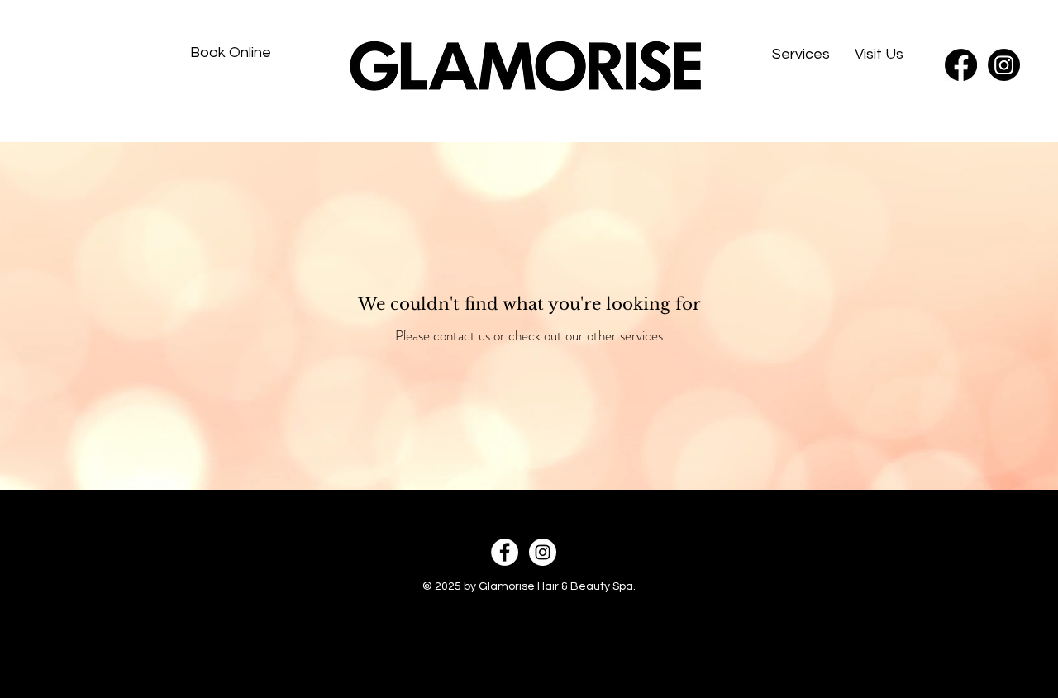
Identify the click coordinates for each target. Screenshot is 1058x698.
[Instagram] (1004, 65)
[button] (801, 54)
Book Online (230, 52)
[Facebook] (961, 65)
